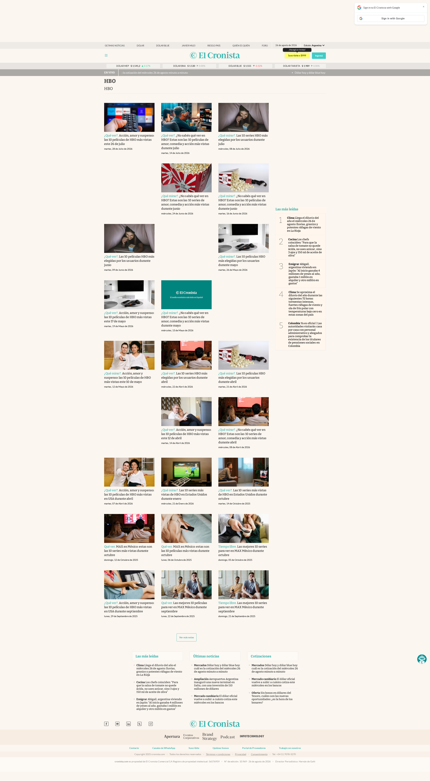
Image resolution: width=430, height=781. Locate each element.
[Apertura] (172, 737)
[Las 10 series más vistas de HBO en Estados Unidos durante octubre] (243, 472)
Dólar (140, 45)
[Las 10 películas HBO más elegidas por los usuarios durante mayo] (243, 238)
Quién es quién (241, 45)
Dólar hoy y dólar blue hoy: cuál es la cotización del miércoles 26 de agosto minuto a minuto (312, 72)
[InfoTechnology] (252, 737)
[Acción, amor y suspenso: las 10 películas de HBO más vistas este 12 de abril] (186, 411)
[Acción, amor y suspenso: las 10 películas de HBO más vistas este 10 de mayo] (129, 355)
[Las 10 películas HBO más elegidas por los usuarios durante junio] (129, 238)
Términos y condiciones (218, 754)
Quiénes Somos (221, 748)
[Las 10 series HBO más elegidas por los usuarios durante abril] (186, 355)
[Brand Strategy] (209, 737)
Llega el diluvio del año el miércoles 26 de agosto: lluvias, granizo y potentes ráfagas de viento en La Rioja (304, 224)
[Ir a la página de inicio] (215, 55)
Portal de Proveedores (254, 748)
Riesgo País (213, 45)
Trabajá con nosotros (290, 748)
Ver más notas (186, 637)
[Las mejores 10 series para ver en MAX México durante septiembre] (243, 584)
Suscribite (194, 748)
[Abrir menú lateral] (106, 55)
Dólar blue (162, 45)
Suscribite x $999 (297, 55)
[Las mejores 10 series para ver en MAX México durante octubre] (243, 528)
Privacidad (240, 754)
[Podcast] (228, 737)
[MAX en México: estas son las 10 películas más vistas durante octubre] (186, 528)
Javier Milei (188, 45)
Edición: (312, 45)
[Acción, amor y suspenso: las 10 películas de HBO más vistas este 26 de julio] (129, 117)
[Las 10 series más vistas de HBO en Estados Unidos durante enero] (186, 472)
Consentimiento (259, 754)
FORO (265, 45)
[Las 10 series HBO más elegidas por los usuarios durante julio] (243, 117)
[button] (422, 659)
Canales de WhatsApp (163, 748)
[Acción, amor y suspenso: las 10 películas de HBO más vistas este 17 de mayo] (129, 294)
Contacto (134, 748)
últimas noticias (115, 45)
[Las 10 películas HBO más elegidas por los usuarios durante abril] (243, 355)
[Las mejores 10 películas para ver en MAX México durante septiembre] (186, 584)
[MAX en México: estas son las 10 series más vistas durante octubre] (129, 528)
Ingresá (319, 55)
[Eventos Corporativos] (191, 737)
